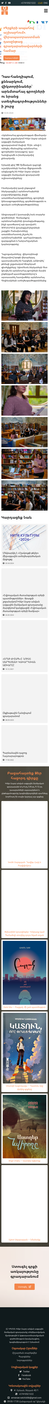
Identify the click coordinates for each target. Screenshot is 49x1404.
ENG (46, 2)
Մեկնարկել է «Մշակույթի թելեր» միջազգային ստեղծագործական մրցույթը (21, 556)
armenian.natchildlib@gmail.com (26, 1397)
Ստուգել (22, 1286)
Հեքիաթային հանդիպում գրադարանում (17, 714)
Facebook (26, 1375)
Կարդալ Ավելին (11, 51)
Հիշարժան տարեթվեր (24, 1352)
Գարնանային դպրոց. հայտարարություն (15, 754)
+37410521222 (28, 2)
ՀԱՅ (40, 2)
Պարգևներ (24, 1356)
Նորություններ (24, 1360)
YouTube (26, 1378)
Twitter (26, 1371)
